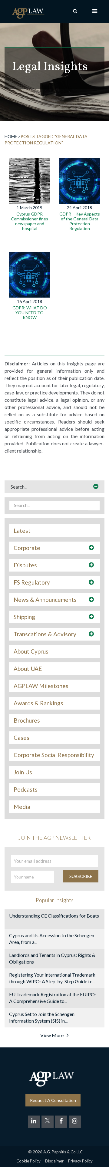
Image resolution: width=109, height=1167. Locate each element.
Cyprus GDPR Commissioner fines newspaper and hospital (29, 221)
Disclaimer (54, 1161)
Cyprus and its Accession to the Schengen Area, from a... (51, 938)
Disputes (25, 565)
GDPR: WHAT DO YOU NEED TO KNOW (29, 312)
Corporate (27, 548)
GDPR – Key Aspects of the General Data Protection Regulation (79, 221)
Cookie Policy (28, 1161)
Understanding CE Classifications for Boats (54, 915)
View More (52, 1035)
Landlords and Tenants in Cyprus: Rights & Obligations (52, 958)
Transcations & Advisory (45, 634)
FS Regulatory (32, 582)
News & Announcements (45, 599)
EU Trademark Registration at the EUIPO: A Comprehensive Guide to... (52, 997)
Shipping (24, 617)
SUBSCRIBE (80, 876)
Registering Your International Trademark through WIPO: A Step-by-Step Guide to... (52, 978)
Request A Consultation (53, 1100)
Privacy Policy (80, 1161)
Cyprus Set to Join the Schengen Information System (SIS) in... (41, 1017)
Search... (19, 487)
